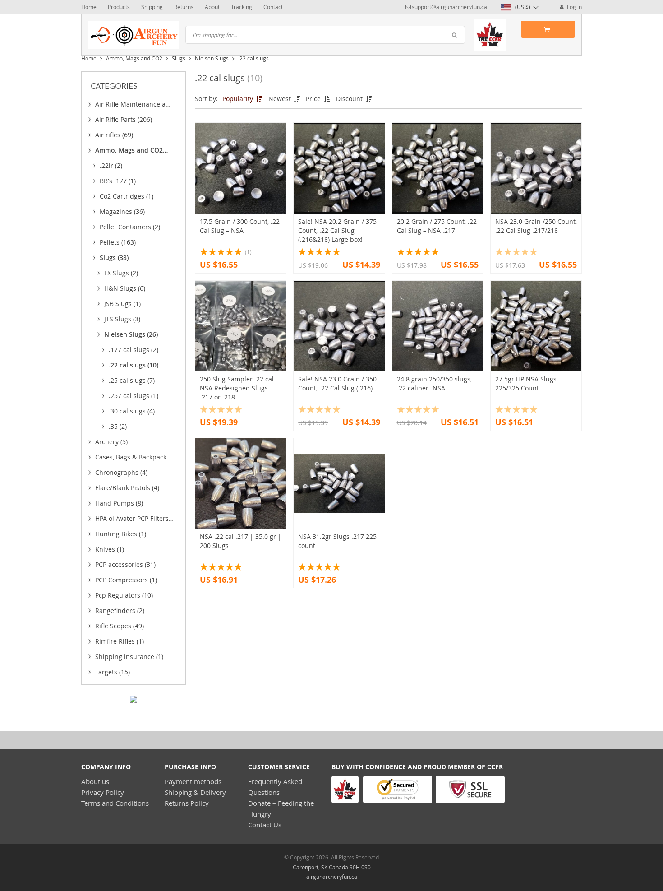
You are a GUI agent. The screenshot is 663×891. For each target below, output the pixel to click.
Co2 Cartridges (126, 196)
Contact (273, 6)
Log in (574, 6)
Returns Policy (187, 802)
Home (89, 6)
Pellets (118, 242)
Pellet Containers (130, 227)
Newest (280, 98)
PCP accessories (125, 564)
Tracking (241, 6)
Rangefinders (119, 610)
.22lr (111, 165)
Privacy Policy (102, 792)
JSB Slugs (122, 303)
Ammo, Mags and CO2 (134, 58)
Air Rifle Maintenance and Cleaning (134, 105)
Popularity (238, 98)
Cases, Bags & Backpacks (132, 458)
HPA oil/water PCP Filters (132, 520)
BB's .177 (118, 180)
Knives (109, 549)
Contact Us (264, 824)
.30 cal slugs (132, 411)
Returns (183, 6)
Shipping (152, 6)
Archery (111, 441)
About (212, 6)
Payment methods (193, 781)
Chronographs (121, 472)
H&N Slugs (124, 288)
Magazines (122, 211)
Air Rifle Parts (123, 119)
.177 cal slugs (133, 349)
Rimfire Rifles (119, 641)
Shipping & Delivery (195, 792)
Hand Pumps (119, 503)
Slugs (178, 58)
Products (119, 6)
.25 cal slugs (132, 380)
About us (95, 781)
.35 (118, 426)
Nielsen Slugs (212, 58)
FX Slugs (121, 273)
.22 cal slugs (133, 365)
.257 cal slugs (133, 395)
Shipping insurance (129, 656)
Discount (350, 98)
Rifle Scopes (119, 626)
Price (314, 98)
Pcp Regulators (124, 595)
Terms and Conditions (115, 802)
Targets (112, 672)
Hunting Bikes (120, 533)
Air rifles (114, 134)
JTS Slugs (122, 319)
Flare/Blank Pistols (127, 487)
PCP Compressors (126, 579)
